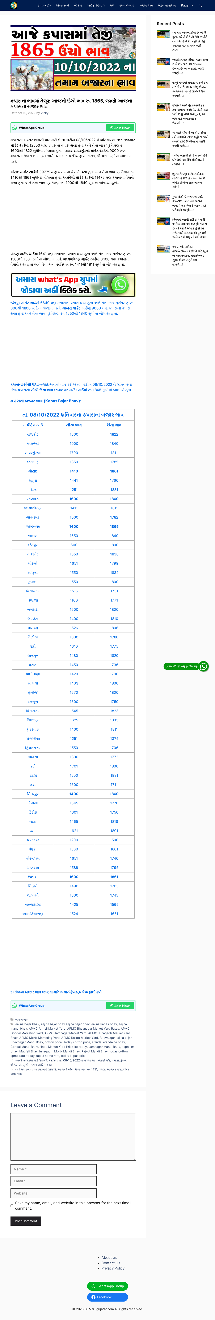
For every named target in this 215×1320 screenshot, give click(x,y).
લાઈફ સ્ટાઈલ (96, 5)
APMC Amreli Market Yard (47, 1028)
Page (185, 5)
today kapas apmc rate (42, 1055)
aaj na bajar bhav (27, 1024)
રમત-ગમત (126, 5)
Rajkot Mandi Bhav (94, 1051)
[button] (200, 5)
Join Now (122, 128)
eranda (96, 1042)
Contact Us (110, 1263)
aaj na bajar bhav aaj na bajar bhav (65, 1024)
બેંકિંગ (78, 5)
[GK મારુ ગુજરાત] (13, 5)
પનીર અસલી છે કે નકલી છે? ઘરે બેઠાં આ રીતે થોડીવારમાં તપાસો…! (189, 160)
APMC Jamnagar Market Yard (66, 1033)
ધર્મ (112, 5)
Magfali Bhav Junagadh (35, 1051)
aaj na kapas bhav (104, 1024)
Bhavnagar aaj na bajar (115, 1037)
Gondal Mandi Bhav (24, 1046)
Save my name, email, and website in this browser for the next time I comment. (73, 1205)
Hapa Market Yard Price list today (63, 1046)
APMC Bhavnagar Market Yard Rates (93, 1028)
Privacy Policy (113, 1268)
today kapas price (73, 1055)
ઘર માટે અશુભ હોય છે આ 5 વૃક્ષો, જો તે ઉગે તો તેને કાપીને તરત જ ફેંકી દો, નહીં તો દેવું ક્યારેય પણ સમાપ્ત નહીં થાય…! (189, 41)
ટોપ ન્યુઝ (44, 5)
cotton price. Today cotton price (67, 1042)
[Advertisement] (73, 220)
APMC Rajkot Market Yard (79, 1037)
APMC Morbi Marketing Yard (39, 1037)
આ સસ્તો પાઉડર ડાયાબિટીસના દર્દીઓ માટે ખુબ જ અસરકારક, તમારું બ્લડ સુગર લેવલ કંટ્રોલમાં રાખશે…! (190, 255)
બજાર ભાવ (146, 5)
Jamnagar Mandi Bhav (104, 1046)
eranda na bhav (114, 1042)
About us (109, 1257)
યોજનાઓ (62, 5)
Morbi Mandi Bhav (67, 1051)
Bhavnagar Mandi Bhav (26, 1042)
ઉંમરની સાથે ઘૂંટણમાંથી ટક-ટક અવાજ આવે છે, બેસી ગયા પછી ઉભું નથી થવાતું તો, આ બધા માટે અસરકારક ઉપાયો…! (190, 114)
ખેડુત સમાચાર (167, 5)
